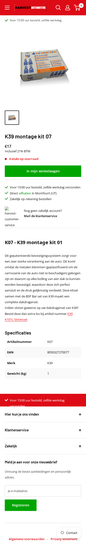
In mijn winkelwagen (43, 171)
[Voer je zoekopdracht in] (58, 7)
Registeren (20, 505)
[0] (77, 8)
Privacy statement (64, 539)
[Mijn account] (67, 7)
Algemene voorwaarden (26, 539)
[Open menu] (7, 8)
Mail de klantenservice (40, 216)
